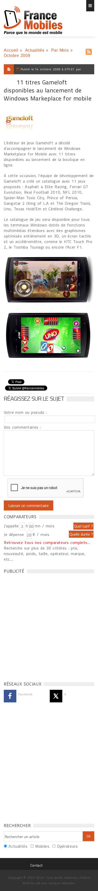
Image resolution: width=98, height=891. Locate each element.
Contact (36, 865)
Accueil (11, 50)
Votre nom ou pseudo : (25, 412)
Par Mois (60, 50)
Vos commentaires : (22, 427)
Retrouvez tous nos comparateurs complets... (47, 542)
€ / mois (41, 534)
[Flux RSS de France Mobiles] (89, 50)
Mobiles (42, 846)
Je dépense (15, 534)
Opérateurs (67, 846)
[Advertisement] (49, 626)
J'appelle (11, 526)
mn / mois (45, 526)
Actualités (34, 50)
